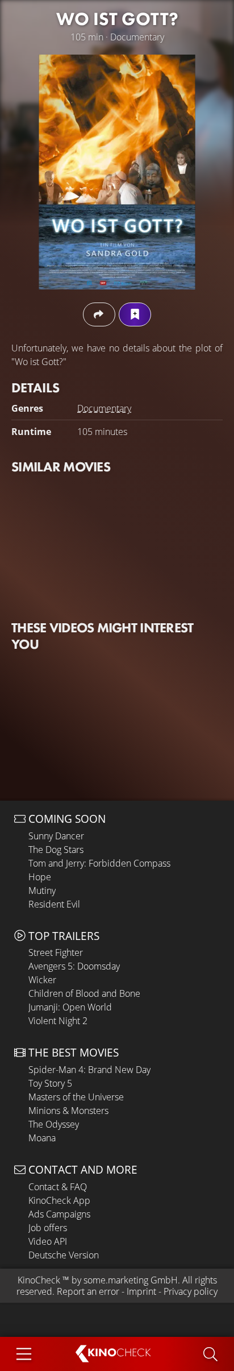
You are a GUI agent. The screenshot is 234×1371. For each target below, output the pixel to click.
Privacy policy (191, 1291)
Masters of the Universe (76, 1097)
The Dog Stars (55, 849)
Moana (42, 1138)
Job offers (47, 1227)
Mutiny (42, 890)
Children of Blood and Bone (84, 993)
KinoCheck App (59, 1200)
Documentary (104, 408)
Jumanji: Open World (70, 1007)
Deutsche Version (63, 1255)
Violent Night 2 (57, 1020)
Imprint (141, 1291)
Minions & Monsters (68, 1110)
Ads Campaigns (59, 1214)
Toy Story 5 (50, 1083)
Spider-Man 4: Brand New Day (89, 1069)
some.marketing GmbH (130, 1280)
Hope (39, 877)
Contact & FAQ (57, 1186)
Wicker (42, 979)
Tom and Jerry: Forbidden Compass (99, 863)
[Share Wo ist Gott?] (99, 314)
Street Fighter (55, 952)
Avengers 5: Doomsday (74, 966)
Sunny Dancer (56, 836)
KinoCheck (39, 1280)
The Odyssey (53, 1124)
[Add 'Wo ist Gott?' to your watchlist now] (135, 314)
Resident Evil (54, 904)
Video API (47, 1241)
